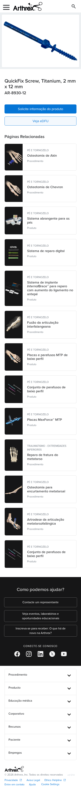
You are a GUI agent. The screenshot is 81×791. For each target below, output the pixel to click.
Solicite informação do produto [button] (40, 109)
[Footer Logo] (14, 769)
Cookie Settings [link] (50, 784)
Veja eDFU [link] (41, 121)
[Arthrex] (26, 6)
